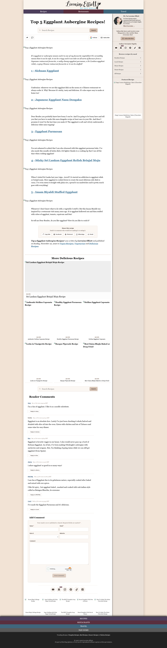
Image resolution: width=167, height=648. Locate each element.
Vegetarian (79, 243)
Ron (29, 438)
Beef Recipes (84, 635)
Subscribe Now (129, 38)
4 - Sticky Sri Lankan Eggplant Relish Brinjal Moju (65, 160)
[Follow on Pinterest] (71, 589)
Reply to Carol (35, 509)
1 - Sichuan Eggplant (45, 70)
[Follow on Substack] (59, 589)
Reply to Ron (34, 455)
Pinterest (70, 234)
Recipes (43, 11)
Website (62, 533)
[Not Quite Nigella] (83, 5)
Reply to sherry (35, 470)
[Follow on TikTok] (77, 589)
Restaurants (83, 11)
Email (91, 234)
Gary (29, 403)
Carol (29, 501)
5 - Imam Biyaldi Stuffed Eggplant (54, 192)
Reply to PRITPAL (36, 495)
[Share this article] (27, 38)
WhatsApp (81, 234)
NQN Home (83, 630)
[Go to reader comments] (32, 38)
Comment (32, 541)
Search (93, 30)
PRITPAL (30, 477)
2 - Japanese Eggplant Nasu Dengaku (56, 99)
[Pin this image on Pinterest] (109, 48)
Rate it (32, 533)
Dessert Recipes (93, 635)
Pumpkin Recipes (73, 635)
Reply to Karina (35, 432)
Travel (123, 11)
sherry (30, 462)
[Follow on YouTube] (53, 589)
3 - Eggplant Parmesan (46, 131)
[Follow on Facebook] (82, 589)
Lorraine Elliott (88, 640)
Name (32, 526)
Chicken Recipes (105, 635)
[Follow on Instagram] (65, 589)
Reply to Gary (35, 411)
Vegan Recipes (66, 243)
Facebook (58, 234)
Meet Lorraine (129, 26)
